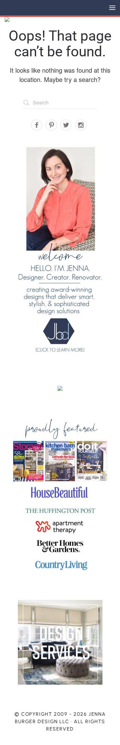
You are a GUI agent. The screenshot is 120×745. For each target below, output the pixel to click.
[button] (112, 7)
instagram (81, 125)
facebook (36, 125)
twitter (66, 125)
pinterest (51, 125)
